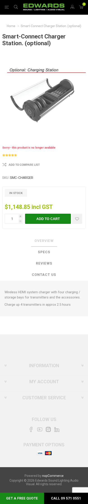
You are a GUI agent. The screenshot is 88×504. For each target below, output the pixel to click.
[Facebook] (31, 429)
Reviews (44, 263)
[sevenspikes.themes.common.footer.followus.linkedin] (56, 429)
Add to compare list (24, 164)
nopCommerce (53, 476)
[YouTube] (39, 429)
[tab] (44, 241)
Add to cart (48, 219)
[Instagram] (48, 429)
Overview (44, 241)
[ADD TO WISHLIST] (77, 219)
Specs (44, 252)
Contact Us (44, 275)
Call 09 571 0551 (66, 498)
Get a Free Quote (22, 498)
